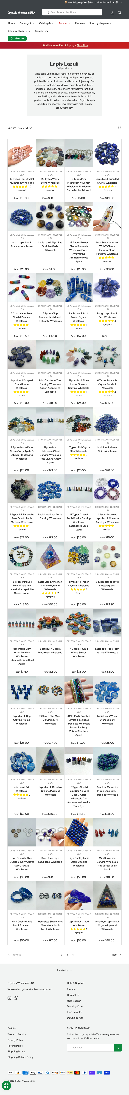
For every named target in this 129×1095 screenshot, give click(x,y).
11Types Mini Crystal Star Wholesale (78, 449)
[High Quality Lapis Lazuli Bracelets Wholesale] (22, 895)
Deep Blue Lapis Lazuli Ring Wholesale (50, 860)
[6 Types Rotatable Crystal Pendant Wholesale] (107, 354)
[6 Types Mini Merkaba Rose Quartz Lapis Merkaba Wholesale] (22, 488)
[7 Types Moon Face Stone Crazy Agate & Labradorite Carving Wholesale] (22, 421)
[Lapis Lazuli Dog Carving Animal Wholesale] (22, 690)
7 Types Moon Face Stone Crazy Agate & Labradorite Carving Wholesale (22, 453)
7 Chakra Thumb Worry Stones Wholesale (79, 652)
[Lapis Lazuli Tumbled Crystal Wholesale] (107, 153)
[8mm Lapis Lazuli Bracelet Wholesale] (22, 216)
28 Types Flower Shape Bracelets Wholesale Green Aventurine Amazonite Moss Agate (78, 252)
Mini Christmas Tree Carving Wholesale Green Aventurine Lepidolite (50, 386)
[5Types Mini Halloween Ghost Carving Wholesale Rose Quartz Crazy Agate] (50, 421)
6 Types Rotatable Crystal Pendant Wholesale (107, 384)
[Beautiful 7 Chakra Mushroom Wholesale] (50, 623)
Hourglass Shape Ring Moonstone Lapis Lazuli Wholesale (50, 925)
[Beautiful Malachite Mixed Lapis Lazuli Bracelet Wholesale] (107, 761)
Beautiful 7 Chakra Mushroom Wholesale (50, 650)
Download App (75, 1017)
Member (71, 989)
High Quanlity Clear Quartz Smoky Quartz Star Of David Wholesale (22, 864)
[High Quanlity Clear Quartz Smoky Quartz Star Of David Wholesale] (22, 832)
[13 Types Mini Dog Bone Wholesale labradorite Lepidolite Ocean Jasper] (22, 556)
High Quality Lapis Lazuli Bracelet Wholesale (78, 862)
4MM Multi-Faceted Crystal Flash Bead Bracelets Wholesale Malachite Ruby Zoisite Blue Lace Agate (78, 725)
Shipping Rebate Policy (20, 1057)
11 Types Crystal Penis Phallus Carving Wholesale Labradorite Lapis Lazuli (79, 522)
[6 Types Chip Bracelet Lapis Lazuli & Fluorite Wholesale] (50, 287)
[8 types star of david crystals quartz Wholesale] (107, 556)
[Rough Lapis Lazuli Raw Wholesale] (107, 287)
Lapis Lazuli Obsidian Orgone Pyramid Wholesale (50, 791)
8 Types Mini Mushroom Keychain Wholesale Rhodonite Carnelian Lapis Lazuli (79, 184)
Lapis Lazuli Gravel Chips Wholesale (107, 449)
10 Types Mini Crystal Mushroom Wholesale (22, 180)
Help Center (74, 1000)
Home (11, 23)
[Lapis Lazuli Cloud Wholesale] (78, 895)
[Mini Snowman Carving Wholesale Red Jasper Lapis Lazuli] (107, 832)
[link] (30, 955)
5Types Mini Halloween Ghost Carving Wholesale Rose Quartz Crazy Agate (50, 455)
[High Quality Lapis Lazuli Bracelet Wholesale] (78, 832)
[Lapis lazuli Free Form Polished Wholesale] (107, 623)
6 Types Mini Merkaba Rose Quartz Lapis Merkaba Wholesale (22, 518)
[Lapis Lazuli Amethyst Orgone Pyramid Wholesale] (50, 556)
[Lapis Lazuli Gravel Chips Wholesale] (107, 421)
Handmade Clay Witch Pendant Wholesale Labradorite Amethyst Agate (22, 656)
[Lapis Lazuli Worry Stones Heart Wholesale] (107, 690)
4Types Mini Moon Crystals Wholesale (78, 583)
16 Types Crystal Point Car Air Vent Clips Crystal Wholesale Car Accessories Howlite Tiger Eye (78, 797)
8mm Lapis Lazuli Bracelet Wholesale (22, 244)
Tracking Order (75, 1006)
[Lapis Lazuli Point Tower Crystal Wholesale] (78, 287)
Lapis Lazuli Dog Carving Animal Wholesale (22, 720)
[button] (119, 12)
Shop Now (82, 45)
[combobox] (72, 12)
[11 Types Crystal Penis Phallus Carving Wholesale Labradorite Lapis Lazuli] (78, 488)
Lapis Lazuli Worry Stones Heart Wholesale (107, 720)
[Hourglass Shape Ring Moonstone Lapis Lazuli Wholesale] (50, 895)
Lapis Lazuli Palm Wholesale (21, 789)
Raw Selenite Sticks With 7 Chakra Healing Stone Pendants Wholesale (107, 248)
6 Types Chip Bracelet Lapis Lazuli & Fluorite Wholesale (50, 317)
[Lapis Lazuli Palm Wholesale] (22, 761)
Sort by (12, 127)
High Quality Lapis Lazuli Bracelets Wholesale (21, 925)
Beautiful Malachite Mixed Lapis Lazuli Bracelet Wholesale (107, 791)
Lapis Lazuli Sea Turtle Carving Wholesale (50, 516)
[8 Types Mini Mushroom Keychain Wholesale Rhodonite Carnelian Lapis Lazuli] (78, 153)
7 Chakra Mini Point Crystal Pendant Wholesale (22, 317)
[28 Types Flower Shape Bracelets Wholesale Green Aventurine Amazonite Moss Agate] (78, 216)
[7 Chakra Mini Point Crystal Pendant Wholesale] (22, 287)
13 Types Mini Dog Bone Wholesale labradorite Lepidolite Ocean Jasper (22, 587)
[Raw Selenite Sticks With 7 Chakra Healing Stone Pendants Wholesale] (107, 216)
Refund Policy (15, 1045)
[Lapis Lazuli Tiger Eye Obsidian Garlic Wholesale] (50, 216)
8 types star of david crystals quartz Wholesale (107, 585)
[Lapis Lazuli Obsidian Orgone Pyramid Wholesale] (50, 761)
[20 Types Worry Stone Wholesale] (50, 153)
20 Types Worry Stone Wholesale (50, 180)
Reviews (80, 23)
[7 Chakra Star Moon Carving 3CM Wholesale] (50, 690)
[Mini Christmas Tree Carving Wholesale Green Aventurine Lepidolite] (50, 354)
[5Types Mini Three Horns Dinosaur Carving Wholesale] (78, 354)
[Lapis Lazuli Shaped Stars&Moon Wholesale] (22, 354)
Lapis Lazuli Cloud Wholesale (79, 923)
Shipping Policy (16, 1051)
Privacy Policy (15, 1040)
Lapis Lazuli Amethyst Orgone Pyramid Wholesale (50, 585)
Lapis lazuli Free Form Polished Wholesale (107, 650)
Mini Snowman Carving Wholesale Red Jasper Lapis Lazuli (107, 864)
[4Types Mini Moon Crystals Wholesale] (78, 556)
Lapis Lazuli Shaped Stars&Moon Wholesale (22, 384)
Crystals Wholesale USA (24, 1081)
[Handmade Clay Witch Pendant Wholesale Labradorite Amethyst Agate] (22, 623)
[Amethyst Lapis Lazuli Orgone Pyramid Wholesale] (107, 895)
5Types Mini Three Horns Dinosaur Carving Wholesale (78, 384)
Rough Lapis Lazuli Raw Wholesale (107, 315)
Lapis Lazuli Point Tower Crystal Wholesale (78, 317)
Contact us (73, 995)
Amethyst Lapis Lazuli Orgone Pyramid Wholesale (107, 925)
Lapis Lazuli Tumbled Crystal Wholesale (107, 180)
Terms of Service (17, 1034)
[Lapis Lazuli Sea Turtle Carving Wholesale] (50, 488)
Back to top (63, 970)
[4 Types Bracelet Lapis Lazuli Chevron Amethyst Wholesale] (107, 488)
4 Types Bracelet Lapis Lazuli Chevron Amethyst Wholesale (107, 518)
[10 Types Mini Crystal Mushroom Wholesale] (22, 153)
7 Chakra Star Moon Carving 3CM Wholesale (50, 720)
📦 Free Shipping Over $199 (78, 2)
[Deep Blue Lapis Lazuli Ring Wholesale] (50, 832)
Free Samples (74, 1012)
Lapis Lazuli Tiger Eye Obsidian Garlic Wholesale (50, 246)
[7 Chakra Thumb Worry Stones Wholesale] (78, 623)
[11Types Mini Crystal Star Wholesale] (78, 421)
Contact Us (41, 30)
